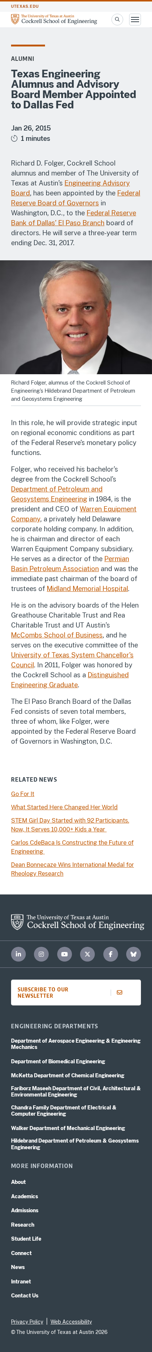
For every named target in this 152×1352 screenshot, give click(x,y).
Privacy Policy (27, 1322)
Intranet (21, 1282)
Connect (21, 1253)
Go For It (22, 793)
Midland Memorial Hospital (87, 588)
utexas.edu (25, 6)
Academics (24, 1196)
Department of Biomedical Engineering (58, 1061)
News (18, 1267)
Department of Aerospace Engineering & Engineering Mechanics (76, 1044)
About (18, 1182)
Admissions (24, 1210)
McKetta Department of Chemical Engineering (67, 1075)
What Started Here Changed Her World (64, 807)
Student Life (26, 1239)
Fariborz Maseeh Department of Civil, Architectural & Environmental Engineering (76, 1091)
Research (22, 1225)
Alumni (22, 58)
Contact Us (24, 1296)
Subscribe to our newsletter (43, 992)
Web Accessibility (71, 1322)
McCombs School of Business (57, 635)
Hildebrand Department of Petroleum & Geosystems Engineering (75, 1144)
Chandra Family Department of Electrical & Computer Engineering (64, 1111)
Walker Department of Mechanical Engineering (68, 1128)
